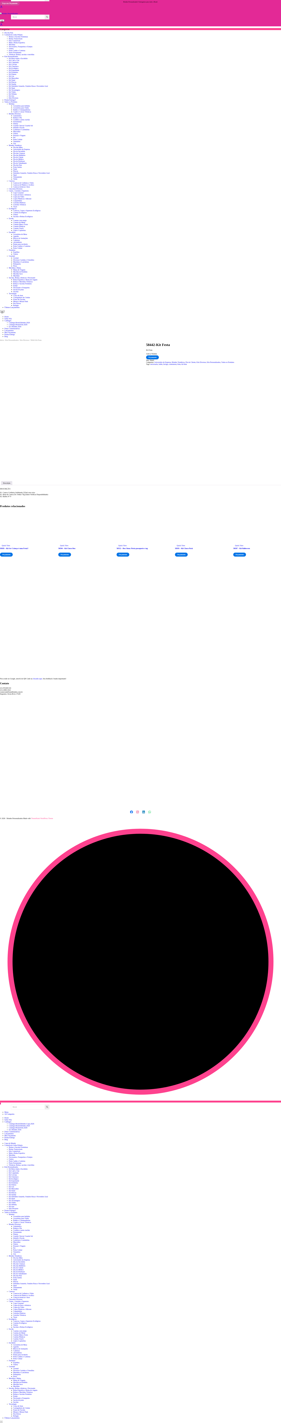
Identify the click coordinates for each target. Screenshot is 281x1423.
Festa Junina (17, 167)
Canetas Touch (18, 228)
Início (2, 340)
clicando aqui (37, 679)
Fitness (15, 124)
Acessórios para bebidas (21, 106)
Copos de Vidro (18, 197)
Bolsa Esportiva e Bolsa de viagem (25, 280)
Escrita (11, 218)
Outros (11, 49)
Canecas (12, 181)
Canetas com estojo (20, 220)
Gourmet (12, 256)
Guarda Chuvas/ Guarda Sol (23, 126)
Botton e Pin (17, 118)
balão (160, 364)
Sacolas (15, 292)
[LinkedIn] (143, 812)
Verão (15, 179)
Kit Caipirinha (14, 62)
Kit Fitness (12, 74)
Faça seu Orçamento (9, 3)
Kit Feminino (13, 72)
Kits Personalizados (11, 56)
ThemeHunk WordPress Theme (42, 818)
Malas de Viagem (19, 270)
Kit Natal (12, 80)
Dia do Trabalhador (20, 163)
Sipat (15, 175)
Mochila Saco (18, 274)
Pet (14, 137)
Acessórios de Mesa (20, 234)
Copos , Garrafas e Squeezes (19, 191)
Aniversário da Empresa (21, 149)
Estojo (15, 286)
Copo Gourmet (18, 193)
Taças (15, 207)
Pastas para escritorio (20, 244)
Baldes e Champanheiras (21, 110)
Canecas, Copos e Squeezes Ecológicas (27, 211)
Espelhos (16, 252)
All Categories (9, 1114)
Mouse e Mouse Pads (20, 301)
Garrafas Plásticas (19, 203)
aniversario (154, 364)
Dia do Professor (19, 161)
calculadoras (17, 242)
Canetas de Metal (19, 222)
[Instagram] (137, 812)
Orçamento (152, 357)
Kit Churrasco (14, 66)
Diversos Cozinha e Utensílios (23, 260)
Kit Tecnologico (14, 90)
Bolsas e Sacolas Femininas (18, 37)
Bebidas (11, 104)
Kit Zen (11, 96)
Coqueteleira (17, 201)
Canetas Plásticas (19, 226)
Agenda (16, 236)
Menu (6, 1112)
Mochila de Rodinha (20, 272)
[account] (1, 7)
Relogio (16, 305)
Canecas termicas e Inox (21, 187)
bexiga (165, 364)
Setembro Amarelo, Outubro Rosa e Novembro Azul (31, 173)
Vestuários (16, 141)
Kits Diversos (13, 98)
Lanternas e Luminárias (21, 130)
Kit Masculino (14, 78)
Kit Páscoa (12, 82)
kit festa (184, 364)
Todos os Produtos (10, 102)
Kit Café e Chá (14, 60)
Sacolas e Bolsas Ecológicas (23, 216)
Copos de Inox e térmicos (22, 195)
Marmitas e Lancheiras (21, 262)
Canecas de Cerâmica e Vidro (23, 183)
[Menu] (2, 20)
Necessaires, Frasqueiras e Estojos (20, 47)
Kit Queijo (12, 84)
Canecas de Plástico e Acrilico (23, 185)
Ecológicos (12, 209)
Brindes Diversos (15, 114)
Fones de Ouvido (19, 299)
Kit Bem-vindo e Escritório (18, 58)
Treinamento (17, 177)
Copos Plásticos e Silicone (22, 199)
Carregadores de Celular (21, 297)
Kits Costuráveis (14, 41)
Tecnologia (12, 293)
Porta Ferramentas (15, 52)
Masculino (16, 131)
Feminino (12, 250)
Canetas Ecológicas (20, 212)
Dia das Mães (18, 147)
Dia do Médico (18, 159)
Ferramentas (17, 122)
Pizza (15, 266)
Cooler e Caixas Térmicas (22, 112)
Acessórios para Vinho (21, 108)
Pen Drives (17, 303)
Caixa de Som (18, 295)
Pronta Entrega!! (10, 100)
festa (179, 364)
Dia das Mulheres (19, 155)
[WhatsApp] (149, 812)
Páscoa (15, 171)
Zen (14, 143)
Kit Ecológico (13, 68)
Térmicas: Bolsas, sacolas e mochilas (21, 54)
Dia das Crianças (19, 153)
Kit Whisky (13, 94)
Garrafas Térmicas (19, 205)
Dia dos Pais (8, 33)
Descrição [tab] (6, 483)
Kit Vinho (12, 92)
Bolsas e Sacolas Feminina (22, 284)
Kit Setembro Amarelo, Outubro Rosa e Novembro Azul (28, 86)
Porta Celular (17, 139)
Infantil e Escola (18, 128)
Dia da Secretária (19, 151)
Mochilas (12, 45)
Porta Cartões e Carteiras (21, 246)
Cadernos (16, 240)
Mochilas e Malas (15, 268)
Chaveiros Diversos (15, 189)
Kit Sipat (12, 88)
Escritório (12, 232)
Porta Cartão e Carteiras (17, 50)
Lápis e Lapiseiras (19, 230)
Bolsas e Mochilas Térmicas (23, 282)
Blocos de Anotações (20, 238)
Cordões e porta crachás (21, 120)
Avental (16, 258)
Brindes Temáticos (15, 145)
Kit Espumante (14, 70)
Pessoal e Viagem (19, 135)
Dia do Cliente (18, 157)
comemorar (173, 364)
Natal (15, 169)
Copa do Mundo (10, 1143)
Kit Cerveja (13, 64)
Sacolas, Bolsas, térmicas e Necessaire (22, 278)
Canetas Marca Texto (20, 224)
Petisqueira (17, 264)
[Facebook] (131, 812)
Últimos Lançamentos (12, 307)
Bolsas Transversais (15, 39)
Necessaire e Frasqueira (21, 288)
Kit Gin (11, 76)
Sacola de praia (18, 290)
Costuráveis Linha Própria (13, 35)
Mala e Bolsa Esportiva (17, 43)
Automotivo (17, 116)
